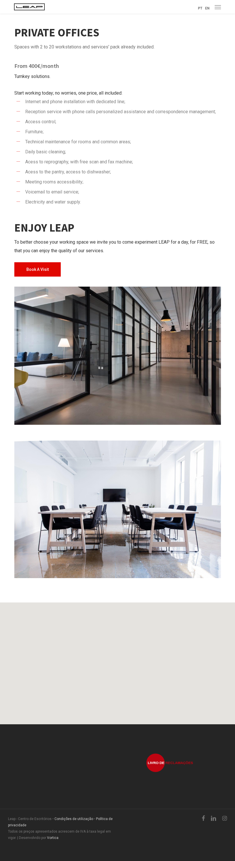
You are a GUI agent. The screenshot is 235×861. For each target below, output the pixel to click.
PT (200, 8)
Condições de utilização (73, 819)
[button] (218, 7)
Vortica (52, 838)
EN (207, 8)
